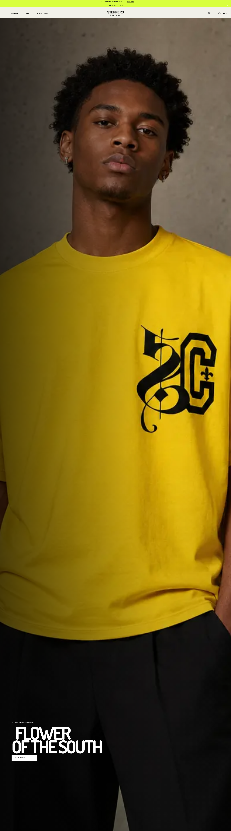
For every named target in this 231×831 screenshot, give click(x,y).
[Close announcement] (227, 5)
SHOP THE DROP (24, 758)
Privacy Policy (42, 13)
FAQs (27, 13)
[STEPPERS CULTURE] (115, 13)
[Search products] (209, 13)
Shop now (130, 1)
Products (14, 13)
